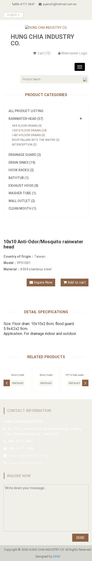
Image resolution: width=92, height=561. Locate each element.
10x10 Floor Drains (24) (29, 130)
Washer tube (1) (22, 193)
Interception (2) (24, 144)
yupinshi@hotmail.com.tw (59, 4)
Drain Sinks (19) (21, 162)
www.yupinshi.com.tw (25, 463)
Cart (43, 53)
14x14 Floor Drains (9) (28, 135)
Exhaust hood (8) (23, 185)
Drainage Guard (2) (24, 155)
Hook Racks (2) (21, 170)
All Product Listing (25, 111)
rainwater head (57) (25, 119)
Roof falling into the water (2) (35, 140)
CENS (56, 556)
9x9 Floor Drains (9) (27, 125)
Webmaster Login (74, 53)
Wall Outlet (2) (21, 201)
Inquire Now (42, 282)
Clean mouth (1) (22, 208)
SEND (80, 538)
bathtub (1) (18, 178)
